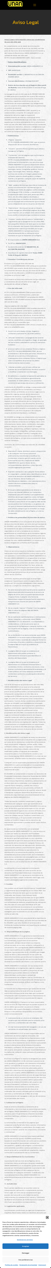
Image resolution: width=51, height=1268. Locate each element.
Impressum (42, 1265)
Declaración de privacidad (28, 1265)
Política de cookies (11, 1265)
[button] (47, 1217)
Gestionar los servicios (25, 1240)
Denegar (25, 1253)
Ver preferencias (25, 1259)
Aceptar (25, 1246)
